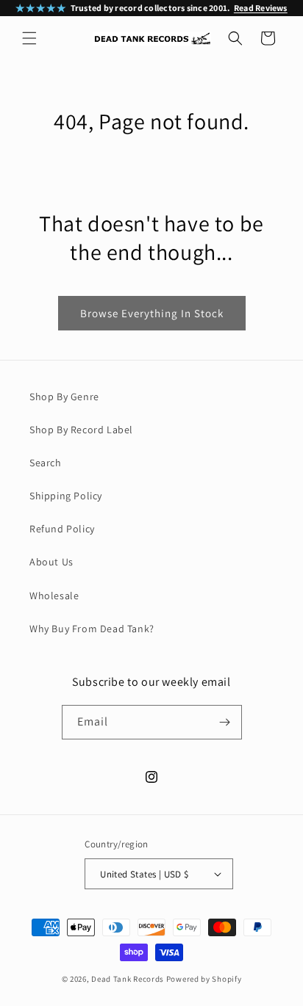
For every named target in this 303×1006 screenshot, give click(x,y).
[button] (29, 38)
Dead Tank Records (127, 979)
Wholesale (54, 595)
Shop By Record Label (81, 429)
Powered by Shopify (204, 979)
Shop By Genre (64, 396)
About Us (51, 561)
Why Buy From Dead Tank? (91, 628)
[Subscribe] (225, 722)
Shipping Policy (65, 495)
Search (45, 462)
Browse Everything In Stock (152, 313)
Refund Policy (62, 528)
